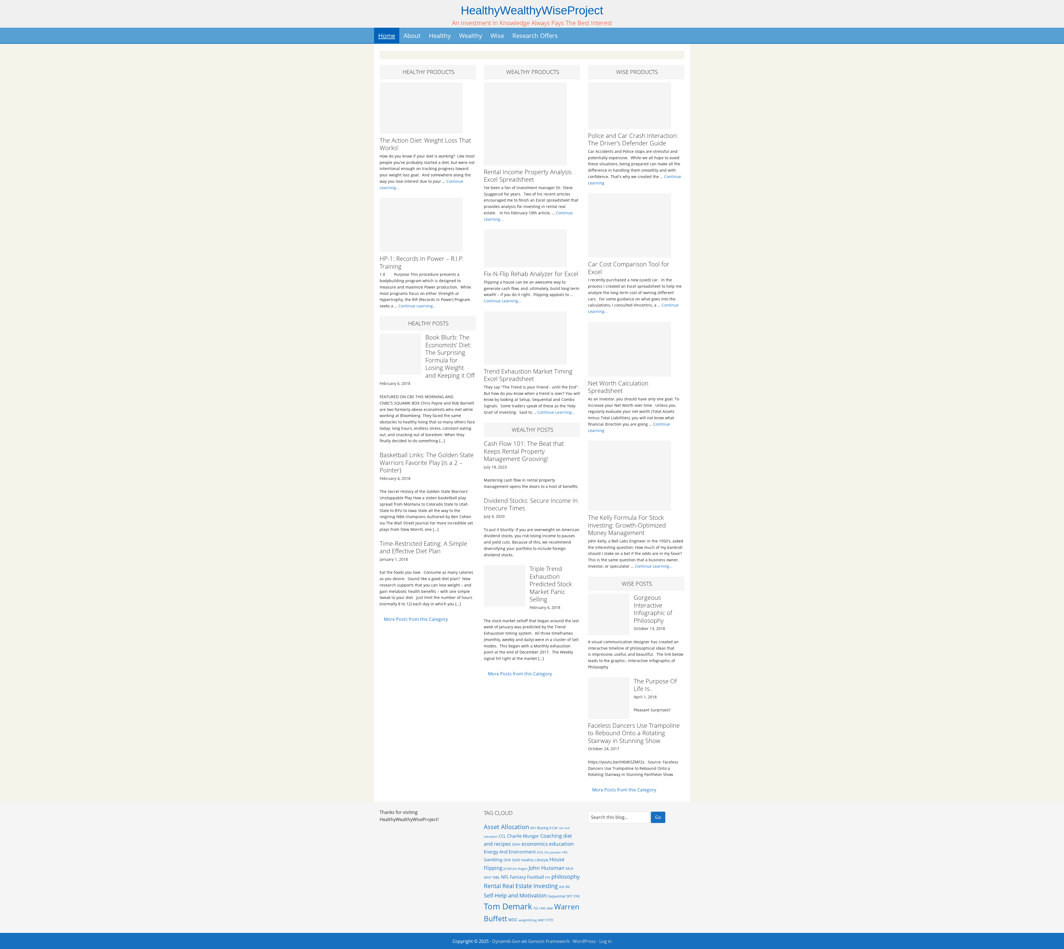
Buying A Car (547, 827)
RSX (561, 887)
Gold (516, 859)
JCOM (507, 869)
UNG (542, 908)
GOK (507, 859)
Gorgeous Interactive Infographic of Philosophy (653, 608)
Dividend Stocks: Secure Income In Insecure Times (531, 504)
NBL (496, 877)
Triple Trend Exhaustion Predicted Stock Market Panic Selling (551, 583)
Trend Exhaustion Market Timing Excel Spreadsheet (528, 375)
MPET (488, 877)
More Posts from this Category (416, 619)
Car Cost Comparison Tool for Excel (628, 268)
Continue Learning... (417, 305)
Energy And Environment (510, 852)
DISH (516, 844)
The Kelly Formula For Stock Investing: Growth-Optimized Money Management (627, 525)
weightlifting (528, 920)
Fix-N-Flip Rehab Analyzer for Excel (531, 273)
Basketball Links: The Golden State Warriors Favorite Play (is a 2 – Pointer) (427, 462)
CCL (502, 836)
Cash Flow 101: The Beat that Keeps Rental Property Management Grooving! (524, 451)
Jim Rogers (520, 869)
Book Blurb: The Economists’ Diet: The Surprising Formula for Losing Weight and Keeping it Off (450, 356)
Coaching (551, 835)
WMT (541, 920)
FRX (564, 852)
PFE (547, 877)
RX (568, 886)
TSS (535, 908)
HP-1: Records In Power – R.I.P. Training (421, 262)
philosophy (565, 876)
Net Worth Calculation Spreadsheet (618, 387)
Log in (605, 941)
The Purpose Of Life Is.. (655, 685)
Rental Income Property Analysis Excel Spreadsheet (528, 176)
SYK (577, 896)
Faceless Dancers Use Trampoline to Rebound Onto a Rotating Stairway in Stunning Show (634, 733)
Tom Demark (508, 906)
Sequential (556, 896)
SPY (569, 896)
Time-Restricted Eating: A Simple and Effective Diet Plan (423, 547)
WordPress (584, 941)
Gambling (493, 859)
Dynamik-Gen (506, 941)
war (550, 908)
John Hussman (547, 867)
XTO (549, 919)
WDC (513, 919)
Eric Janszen (552, 852)
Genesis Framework (548, 941)
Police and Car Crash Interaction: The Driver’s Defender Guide (633, 139)
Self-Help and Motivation (515, 895)
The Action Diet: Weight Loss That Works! (425, 144)
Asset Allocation (506, 826)
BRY (533, 828)
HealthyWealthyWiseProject (532, 10)
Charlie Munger (523, 836)
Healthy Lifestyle (534, 859)
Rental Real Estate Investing (521, 886)
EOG (540, 852)
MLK (569, 868)
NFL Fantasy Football (522, 877)
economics (534, 843)
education (561, 843)
